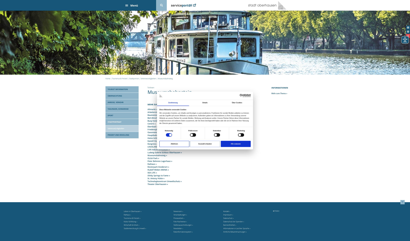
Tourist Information (118, 89)
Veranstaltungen (180, 215)
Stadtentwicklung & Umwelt (134, 228)
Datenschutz (228, 218)
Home (107, 78)
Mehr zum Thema (278, 93)
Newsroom (178, 211)
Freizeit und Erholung (118, 135)
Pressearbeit (178, 218)
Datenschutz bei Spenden (233, 221)
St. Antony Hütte (155, 178)
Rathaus (151, 164)
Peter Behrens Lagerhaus (159, 161)
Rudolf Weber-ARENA (157, 169)
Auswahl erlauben (205, 144)
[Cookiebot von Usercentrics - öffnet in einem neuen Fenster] (241, 95)
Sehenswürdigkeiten (148, 78)
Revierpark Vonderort (158, 167)
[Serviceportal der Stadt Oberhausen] (183, 5)
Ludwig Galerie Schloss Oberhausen (164, 152)
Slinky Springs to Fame (158, 175)
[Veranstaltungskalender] (408, 28)
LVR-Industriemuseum (158, 149)
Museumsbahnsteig (165, 78)
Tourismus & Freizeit (119, 78)
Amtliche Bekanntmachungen (234, 232)
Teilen (276, 211)
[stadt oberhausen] (281, 5)
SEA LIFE (151, 172)
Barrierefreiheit (229, 225)
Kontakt (226, 211)
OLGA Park (152, 158)
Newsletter (178, 228)
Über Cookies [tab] (237, 103)
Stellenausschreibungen (183, 225)
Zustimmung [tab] (173, 103)
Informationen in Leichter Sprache (236, 228)
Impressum (227, 215)
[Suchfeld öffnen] (161, 5)
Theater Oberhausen (157, 184)
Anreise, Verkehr (116, 102)
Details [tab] (205, 103)
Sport (110, 115)
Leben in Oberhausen (132, 211)
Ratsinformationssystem (182, 232)
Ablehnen (174, 144)
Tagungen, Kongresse (118, 109)
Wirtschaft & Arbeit (131, 225)
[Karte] (408, 32)
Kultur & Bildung (130, 221)
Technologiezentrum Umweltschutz (164, 181)
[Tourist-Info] (408, 36)
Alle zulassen (236, 144)
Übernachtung (115, 96)
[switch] (193, 135)
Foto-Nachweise (180, 221)
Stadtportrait (134, 78)
